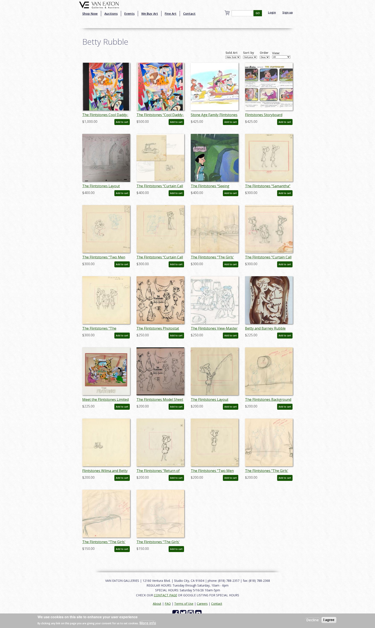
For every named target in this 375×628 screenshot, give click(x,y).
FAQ (168, 604)
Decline (312, 620)
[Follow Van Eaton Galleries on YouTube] (199, 613)
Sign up (287, 12)
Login (272, 12)
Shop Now (90, 14)
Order (264, 52)
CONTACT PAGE (165, 595)
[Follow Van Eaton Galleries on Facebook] (176, 613)
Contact (189, 14)
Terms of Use (183, 604)
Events (129, 14)
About (157, 604)
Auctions (111, 14)
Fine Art (170, 14)
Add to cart (122, 121)
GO (258, 13)
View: (276, 53)
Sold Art (231, 52)
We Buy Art (149, 14)
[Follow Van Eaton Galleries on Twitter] (184, 613)
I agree (328, 620)
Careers (202, 604)
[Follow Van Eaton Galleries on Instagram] (191, 613)
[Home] (99, 4)
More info (148, 622)
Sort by (248, 52)
